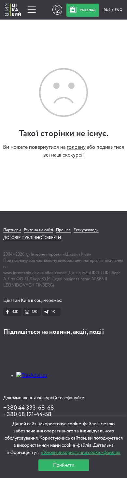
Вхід (57, 9)
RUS (107, 10)
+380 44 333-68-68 (28, 408)
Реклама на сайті (38, 230)
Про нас (63, 230)
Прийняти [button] (63, 465)
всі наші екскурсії (63, 155)
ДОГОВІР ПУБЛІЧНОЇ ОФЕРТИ (32, 238)
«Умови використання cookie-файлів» (80, 452)
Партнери (12, 230)
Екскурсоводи (86, 230)
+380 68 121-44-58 (27, 414)
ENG (118, 10)
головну (76, 147)
